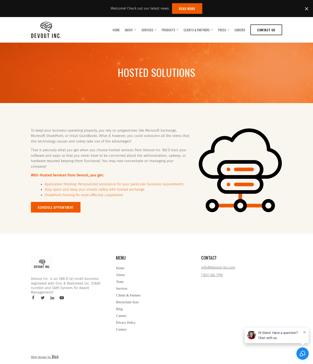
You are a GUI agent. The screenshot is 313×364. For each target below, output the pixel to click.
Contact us (266, 29)
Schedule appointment (56, 207)
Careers (239, 29)
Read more (187, 8)
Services (147, 29)
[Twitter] (42, 298)
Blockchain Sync (127, 302)
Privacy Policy (126, 322)
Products (168, 29)
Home (116, 29)
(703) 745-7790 (212, 275)
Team (119, 281)
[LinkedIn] (52, 298)
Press (222, 29)
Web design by (41, 357)
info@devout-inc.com (218, 267)
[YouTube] (62, 298)
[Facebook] (33, 298)
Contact (121, 329)
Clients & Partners (197, 29)
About (129, 29)
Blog (119, 309)
